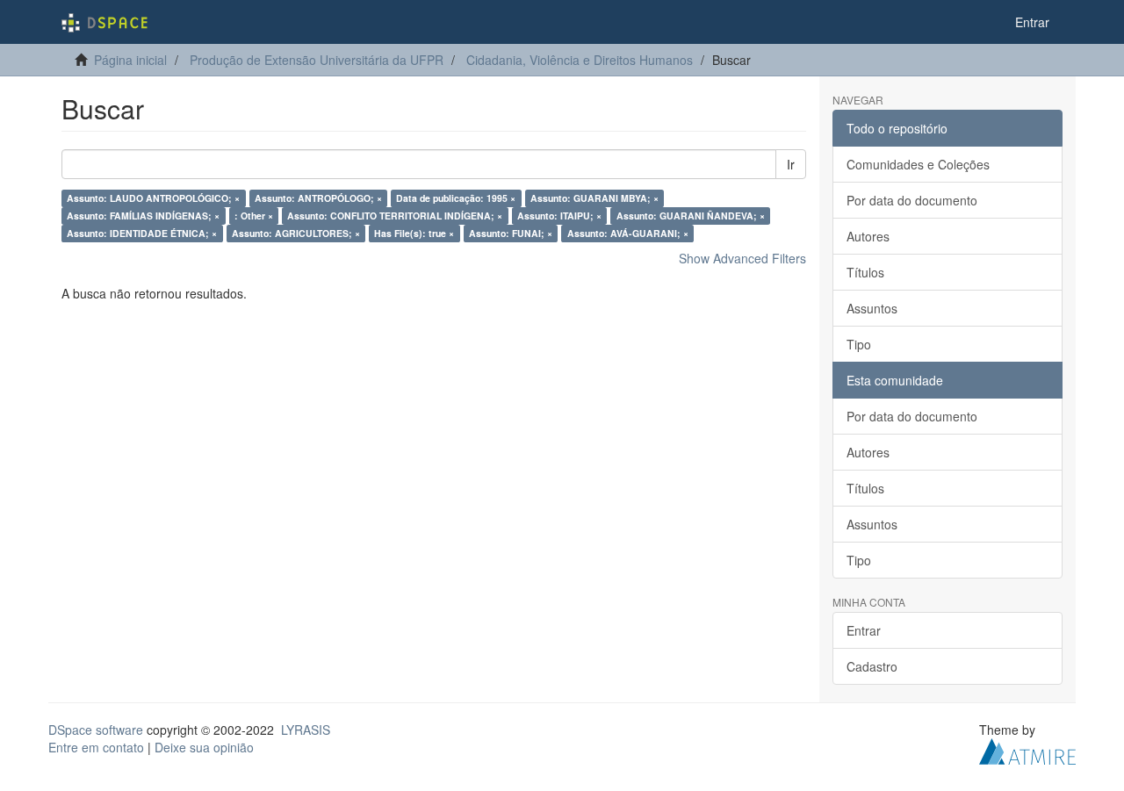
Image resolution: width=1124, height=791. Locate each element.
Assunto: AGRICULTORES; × (296, 233)
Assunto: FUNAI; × (510, 233)
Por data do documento (912, 200)
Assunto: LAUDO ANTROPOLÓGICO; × (153, 198)
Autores (868, 236)
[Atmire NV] (1027, 750)
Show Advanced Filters (742, 258)
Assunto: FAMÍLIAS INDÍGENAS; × (143, 215)
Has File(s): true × (414, 233)
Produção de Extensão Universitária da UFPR (316, 59)
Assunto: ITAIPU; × (559, 215)
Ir (791, 164)
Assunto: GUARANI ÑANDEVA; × (690, 215)
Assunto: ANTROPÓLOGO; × (318, 198)
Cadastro (872, 666)
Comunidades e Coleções (918, 164)
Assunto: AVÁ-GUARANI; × (627, 233)
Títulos (865, 272)
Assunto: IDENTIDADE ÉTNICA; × (142, 233)
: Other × (253, 215)
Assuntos (872, 308)
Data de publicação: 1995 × (455, 198)
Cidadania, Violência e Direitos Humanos (579, 59)
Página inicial (130, 59)
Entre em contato (96, 747)
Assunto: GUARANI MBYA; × (594, 198)
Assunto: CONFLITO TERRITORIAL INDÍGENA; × (394, 215)
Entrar (864, 630)
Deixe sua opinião (204, 747)
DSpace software (95, 729)
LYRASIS (305, 729)
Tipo (859, 344)
